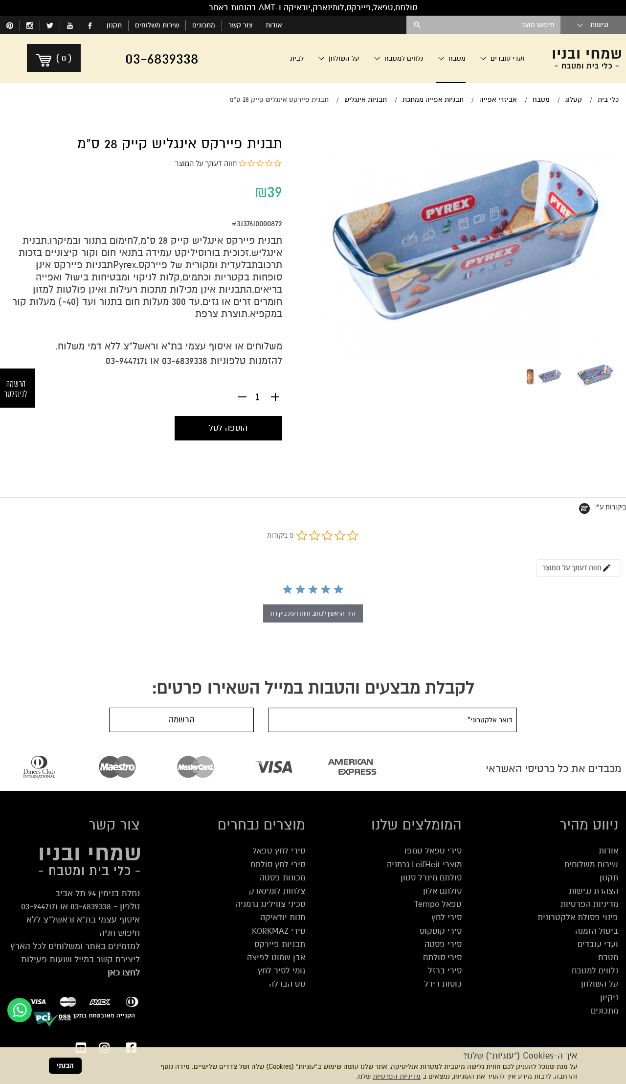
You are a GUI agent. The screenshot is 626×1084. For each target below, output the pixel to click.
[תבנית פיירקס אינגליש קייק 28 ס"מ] (595, 375)
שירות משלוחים (157, 25)
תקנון (114, 25)
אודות (274, 25)
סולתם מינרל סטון (431, 878)
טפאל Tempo (438, 904)
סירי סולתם (442, 957)
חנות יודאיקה (282, 917)
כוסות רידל (443, 984)
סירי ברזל (445, 971)
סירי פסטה (443, 944)
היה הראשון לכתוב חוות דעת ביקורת (313, 613)
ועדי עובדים (598, 944)
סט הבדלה (287, 984)
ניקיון (609, 997)
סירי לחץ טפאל (278, 851)
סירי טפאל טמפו (433, 851)
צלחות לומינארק (277, 891)
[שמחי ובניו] (587, 58)
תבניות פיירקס (279, 944)
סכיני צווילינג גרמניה (270, 904)
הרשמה (181, 720)
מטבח (608, 957)
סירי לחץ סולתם (277, 864)
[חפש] (417, 25)
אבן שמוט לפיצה (276, 957)
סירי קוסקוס (441, 931)
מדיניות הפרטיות (397, 1076)
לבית (297, 58)
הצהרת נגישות (593, 891)
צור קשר (240, 25)
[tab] (579, 568)
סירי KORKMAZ (278, 931)
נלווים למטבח (595, 971)
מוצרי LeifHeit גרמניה (424, 864)
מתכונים (203, 25)
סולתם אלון (442, 891)
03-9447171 (39, 906)
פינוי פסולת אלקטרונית (577, 917)
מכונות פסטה (282, 878)
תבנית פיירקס (254, 240)
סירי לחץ (446, 917)
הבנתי (65, 1065)
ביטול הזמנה (596, 931)
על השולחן (599, 984)
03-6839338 (184, 361)
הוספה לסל (228, 428)
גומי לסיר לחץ (281, 971)
